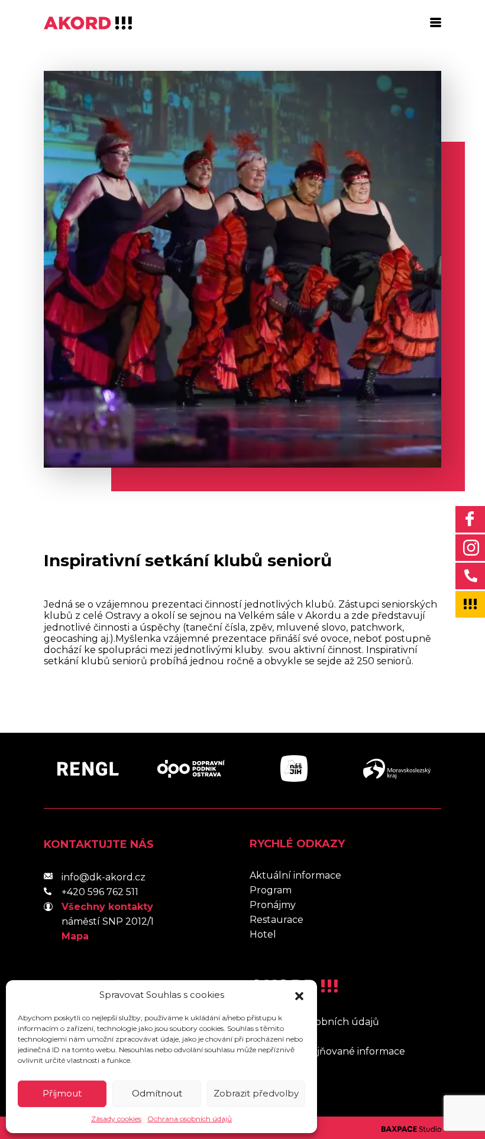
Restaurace (276, 919)
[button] (299, 995)
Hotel (263, 934)
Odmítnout (157, 1093)
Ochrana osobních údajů (189, 1118)
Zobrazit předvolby (256, 1093)
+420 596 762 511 (100, 892)
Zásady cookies (116, 1118)
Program (271, 890)
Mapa (75, 936)
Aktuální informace (295, 875)
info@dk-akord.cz (104, 877)
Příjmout (62, 1093)
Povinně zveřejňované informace (327, 1051)
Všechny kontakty (107, 906)
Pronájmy (273, 904)
